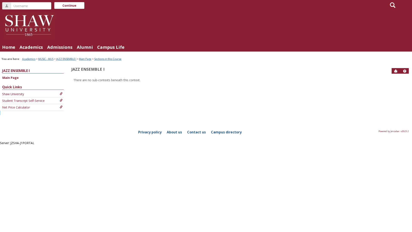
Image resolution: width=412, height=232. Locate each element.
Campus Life (110, 47)
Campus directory (226, 132)
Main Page (85, 59)
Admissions (60, 47)
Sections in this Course (107, 59)
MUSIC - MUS (45, 59)
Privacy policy (150, 132)
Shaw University (13, 94)
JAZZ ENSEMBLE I (66, 59)
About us (174, 132)
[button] (405, 71)
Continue (69, 5)
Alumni (85, 47)
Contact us (196, 132)
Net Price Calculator (16, 107)
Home (8, 47)
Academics (31, 47)
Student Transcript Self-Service (23, 101)
